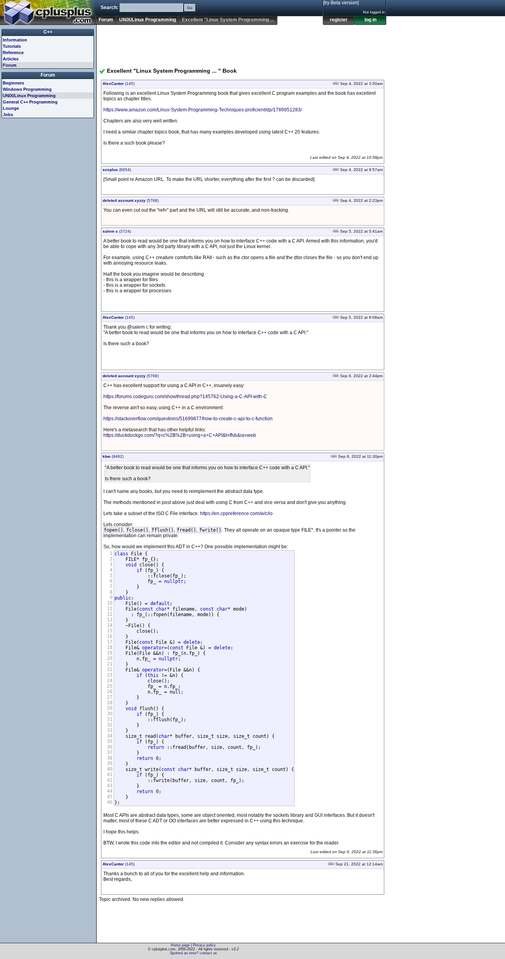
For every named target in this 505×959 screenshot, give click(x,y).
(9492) (113, 456)
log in (370, 20)
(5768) (131, 200)
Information (15, 40)
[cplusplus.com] (48, 12)
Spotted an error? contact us (193, 953)
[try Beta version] (341, 3)
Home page (180, 945)
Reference (13, 52)
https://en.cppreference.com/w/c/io (236, 513)
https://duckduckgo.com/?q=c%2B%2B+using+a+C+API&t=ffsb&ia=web (179, 435)
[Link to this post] (336, 83)
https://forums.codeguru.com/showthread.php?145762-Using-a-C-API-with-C (185, 396)
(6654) (117, 169)
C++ (47, 32)
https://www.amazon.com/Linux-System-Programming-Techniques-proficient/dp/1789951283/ (202, 110)
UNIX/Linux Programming (147, 20)
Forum (106, 20)
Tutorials (12, 46)
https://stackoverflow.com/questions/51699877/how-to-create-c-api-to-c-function (188, 418)
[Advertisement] (242, 43)
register (339, 20)
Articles (11, 58)
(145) (119, 83)
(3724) (117, 231)
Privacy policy (204, 945)
